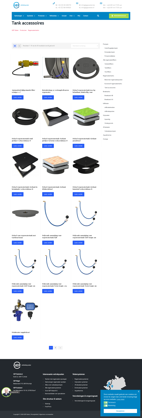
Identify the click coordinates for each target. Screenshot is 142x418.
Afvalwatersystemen (81, 385)
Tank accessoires (110, 88)
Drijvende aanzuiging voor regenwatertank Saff (51, 236)
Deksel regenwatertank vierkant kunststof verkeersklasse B (84, 188)
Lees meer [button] (120, 399)
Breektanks (106, 91)
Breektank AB (109, 95)
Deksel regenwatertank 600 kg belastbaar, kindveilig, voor (84, 91)
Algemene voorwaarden (46, 414)
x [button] (138, 391)
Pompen (105, 44)
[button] (106, 402)
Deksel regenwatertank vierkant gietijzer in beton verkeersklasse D (55, 140)
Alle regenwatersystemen (53, 388)
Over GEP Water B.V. (51, 391)
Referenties (53, 16)
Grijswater (106, 115)
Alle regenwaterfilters (109, 60)
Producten (41, 16)
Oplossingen (18, 16)
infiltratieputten (109, 111)
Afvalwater (106, 127)
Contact (85, 16)
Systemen (30, 16)
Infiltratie (106, 103)
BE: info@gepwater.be (87, 5)
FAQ (79, 16)
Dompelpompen (110, 52)
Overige (105, 139)
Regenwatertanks (108, 76)
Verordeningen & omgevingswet (85, 401)
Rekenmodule (120, 16)
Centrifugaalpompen (111, 48)
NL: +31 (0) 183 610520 (63, 8)
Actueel (64, 16)
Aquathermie (107, 135)
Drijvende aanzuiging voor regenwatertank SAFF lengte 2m (84, 236)
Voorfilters (108, 72)
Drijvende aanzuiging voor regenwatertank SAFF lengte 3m (23, 285)
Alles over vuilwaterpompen (53, 385)
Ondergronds (109, 123)
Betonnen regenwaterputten (113, 80)
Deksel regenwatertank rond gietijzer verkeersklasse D (22, 140)
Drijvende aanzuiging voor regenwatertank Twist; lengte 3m (85, 285)
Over (71, 16)
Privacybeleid (34, 414)
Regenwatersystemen (81, 379)
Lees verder (18, 97)
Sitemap (47, 404)
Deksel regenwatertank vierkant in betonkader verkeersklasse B (24, 188)
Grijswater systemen (81, 382)
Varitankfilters (109, 64)
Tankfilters (108, 68)
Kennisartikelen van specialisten (55, 393)
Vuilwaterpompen (110, 131)
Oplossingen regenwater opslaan (55, 382)
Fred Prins (48, 406)
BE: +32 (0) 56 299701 (63, 5)
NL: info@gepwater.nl (86, 8)
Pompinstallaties (110, 56)
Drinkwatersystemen (81, 388)
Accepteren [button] (120, 411)
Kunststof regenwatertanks (113, 84)
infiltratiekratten (110, 107)
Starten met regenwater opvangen (56, 379)
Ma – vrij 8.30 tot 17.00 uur (112, 5)
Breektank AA (109, 99)
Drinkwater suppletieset (21, 332)
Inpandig (107, 119)
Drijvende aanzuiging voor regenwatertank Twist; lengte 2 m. (54, 285)
